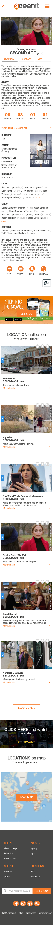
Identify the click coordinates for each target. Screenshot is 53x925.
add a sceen (10, 858)
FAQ (32, 871)
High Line (27, 71)
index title (8, 853)
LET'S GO (26, 313)
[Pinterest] (30, 906)
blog (21, 913)
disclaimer (31, 913)
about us (8, 871)
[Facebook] (16, 906)
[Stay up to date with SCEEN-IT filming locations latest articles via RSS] (37, 906)
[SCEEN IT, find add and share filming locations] (26, 10)
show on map (10, 848)
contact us (35, 876)
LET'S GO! (42, 890)
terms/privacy (45, 913)
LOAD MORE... (26, 707)
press (7, 876)
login (33, 853)
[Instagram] (23, 906)
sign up (34, 848)
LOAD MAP (26, 797)
